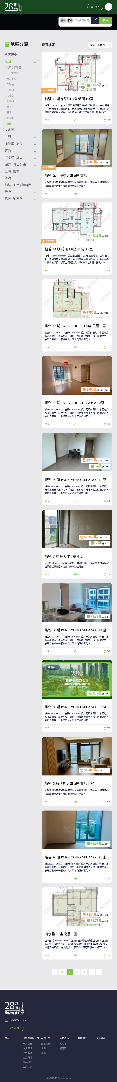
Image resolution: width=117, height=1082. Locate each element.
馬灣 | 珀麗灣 (14, 199)
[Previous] (55, 972)
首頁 (7, 1038)
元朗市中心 (12, 73)
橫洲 (8, 112)
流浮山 (10, 118)
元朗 (8, 61)
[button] (95, 20)
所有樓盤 (11, 54)
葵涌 (8, 178)
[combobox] (100, 45)
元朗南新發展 (13, 67)
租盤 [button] (70, 20)
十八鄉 (10, 101)
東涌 (8, 150)
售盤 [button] (63, 20)
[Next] (92, 972)
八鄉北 (10, 90)
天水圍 (9, 130)
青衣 (8, 192)
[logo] (13, 7)
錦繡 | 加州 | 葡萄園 (18, 185)
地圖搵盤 (82, 1038)
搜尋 (105, 20)
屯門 (8, 137)
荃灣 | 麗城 (12, 171)
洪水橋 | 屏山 (14, 157)
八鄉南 (10, 95)
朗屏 (8, 107)
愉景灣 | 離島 (14, 143)
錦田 (8, 123)
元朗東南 (11, 79)
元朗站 (10, 84)
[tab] (63, 20)
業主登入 (95, 7)
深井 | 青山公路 (15, 164)
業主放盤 (101, 1038)
